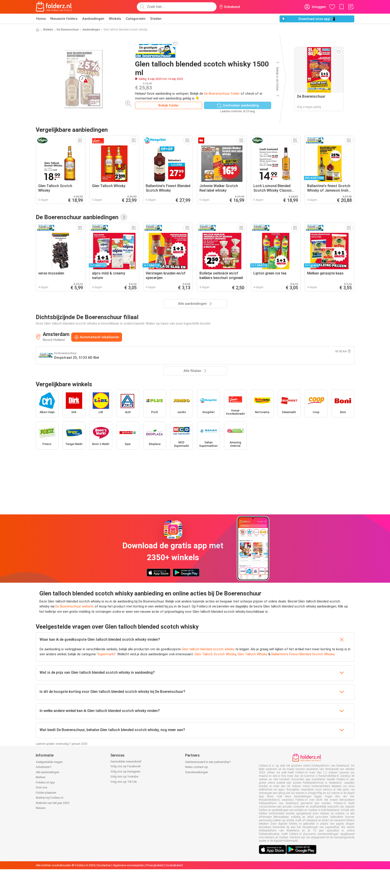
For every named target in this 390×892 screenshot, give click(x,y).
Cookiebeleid (174, 865)
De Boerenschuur (68, 29)
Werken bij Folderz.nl (49, 797)
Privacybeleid (154, 865)
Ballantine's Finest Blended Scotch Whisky (302, 654)
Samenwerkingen (196, 772)
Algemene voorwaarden (128, 865)
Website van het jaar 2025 (52, 803)
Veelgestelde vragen (49, 762)
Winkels (115, 19)
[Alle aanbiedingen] (123, 217)
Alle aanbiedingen (47, 772)
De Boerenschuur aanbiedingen (77, 217)
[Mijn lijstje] (350, 6)
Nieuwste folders (64, 19)
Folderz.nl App (45, 782)
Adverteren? (43, 767)
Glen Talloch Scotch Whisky (215, 654)
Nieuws (41, 808)
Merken (41, 777)
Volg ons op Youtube (124, 776)
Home (41, 19)
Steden (155, 19)
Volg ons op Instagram (125, 771)
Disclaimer (104, 865)
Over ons (41, 787)
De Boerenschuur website (74, 606)
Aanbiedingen (93, 19)
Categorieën (135, 19)
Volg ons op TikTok (123, 781)
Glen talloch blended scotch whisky (208, 649)
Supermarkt (106, 654)
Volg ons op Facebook (125, 766)
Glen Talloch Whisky (252, 654)
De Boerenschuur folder (222, 93)
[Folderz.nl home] (54, 7)
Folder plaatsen (46, 792)
